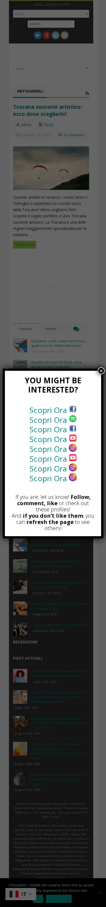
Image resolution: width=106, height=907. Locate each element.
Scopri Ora (49, 410)
